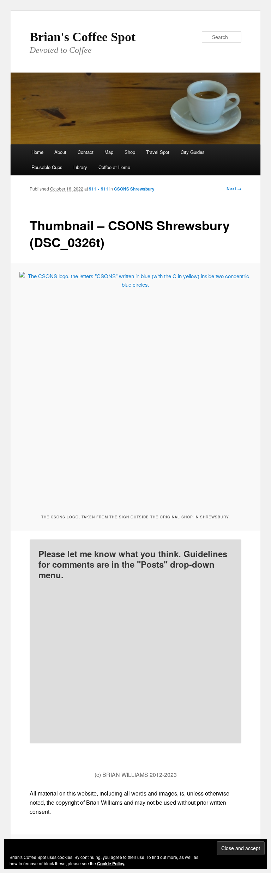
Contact (86, 152)
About (60, 152)
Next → (234, 188)
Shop (130, 152)
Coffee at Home (114, 167)
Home (37, 152)
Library (80, 167)
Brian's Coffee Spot (83, 37)
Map (108, 152)
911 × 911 (98, 189)
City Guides (193, 152)
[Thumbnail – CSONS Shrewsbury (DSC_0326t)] (135, 388)
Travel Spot (157, 152)
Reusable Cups (46, 167)
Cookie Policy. (111, 863)
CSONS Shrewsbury (134, 189)
